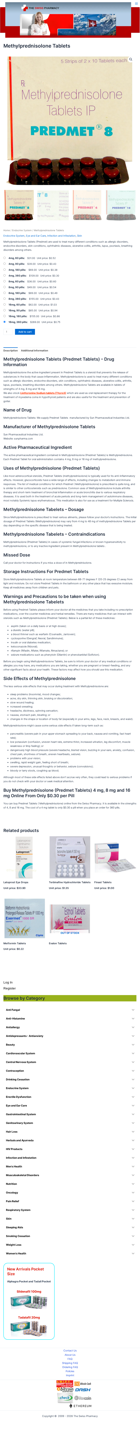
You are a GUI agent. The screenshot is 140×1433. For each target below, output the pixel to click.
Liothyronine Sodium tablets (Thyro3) (43, 393)
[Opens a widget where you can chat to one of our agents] (116, 1411)
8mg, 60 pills (16, 281)
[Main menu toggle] (136, 3)
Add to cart (25, 331)
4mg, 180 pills (17, 269)
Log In (8, 982)
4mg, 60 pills (16, 258)
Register (9, 988)
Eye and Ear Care (36, 235)
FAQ (70, 1358)
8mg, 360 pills (17, 298)
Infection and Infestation (61, 235)
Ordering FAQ (70, 1367)
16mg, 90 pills (17, 310)
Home (6, 230)
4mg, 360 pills (17, 275)
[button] (131, 59)
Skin (79, 235)
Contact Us (70, 1350)
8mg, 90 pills (16, 287)
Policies (70, 1371)
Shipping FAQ (70, 1363)
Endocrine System (22, 230)
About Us (70, 1354)
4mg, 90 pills (16, 263)
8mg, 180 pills (17, 293)
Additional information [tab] (34, 350)
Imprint (70, 1375)
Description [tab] (10, 350)
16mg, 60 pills (17, 304)
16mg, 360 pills (18, 322)
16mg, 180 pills (17, 316)
